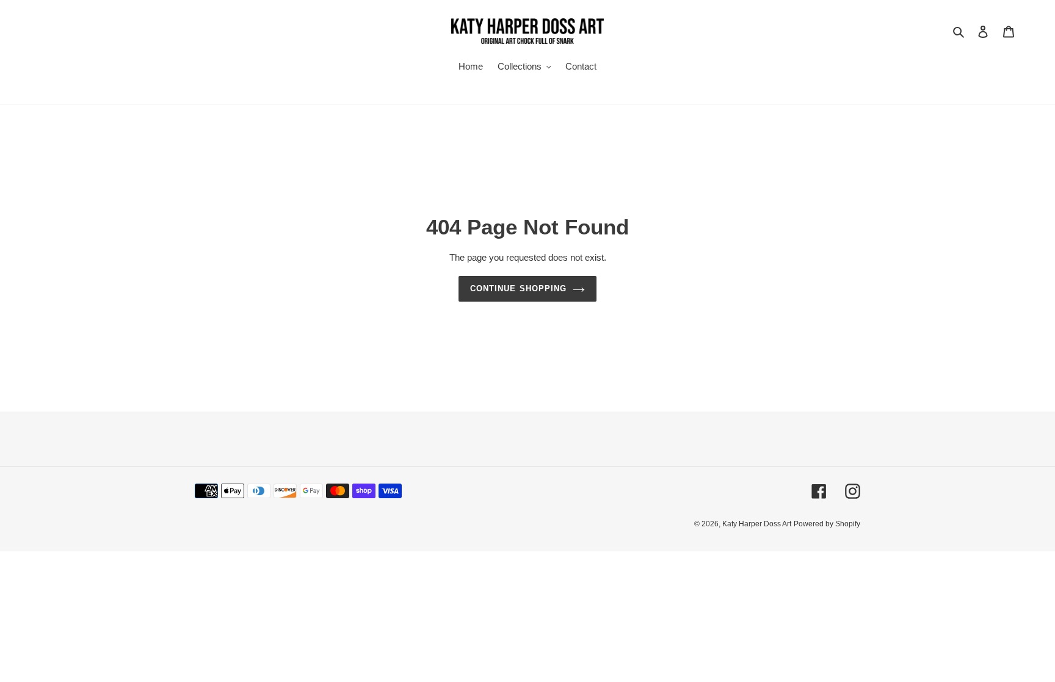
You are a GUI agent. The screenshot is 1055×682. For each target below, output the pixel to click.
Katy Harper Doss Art (756, 524)
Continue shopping (518, 288)
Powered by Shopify (827, 524)
